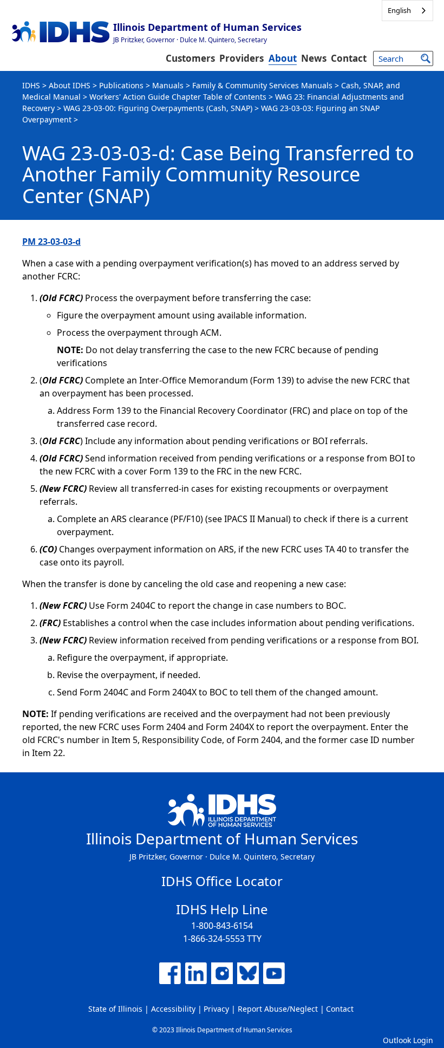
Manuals (168, 85)
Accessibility (173, 1009)
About (283, 58)
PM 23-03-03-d (51, 242)
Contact (349, 58)
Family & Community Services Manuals (262, 85)
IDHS (31, 85)
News (314, 58)
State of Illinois (115, 1009)
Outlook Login (408, 1040)
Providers (241, 58)
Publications (121, 85)
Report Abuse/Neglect (278, 1009)
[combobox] (407, 10)
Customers (190, 58)
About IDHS (69, 85)
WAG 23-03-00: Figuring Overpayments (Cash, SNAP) (157, 108)
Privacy (216, 1009)
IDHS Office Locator (222, 881)
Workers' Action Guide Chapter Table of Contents (177, 97)
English (399, 10)
